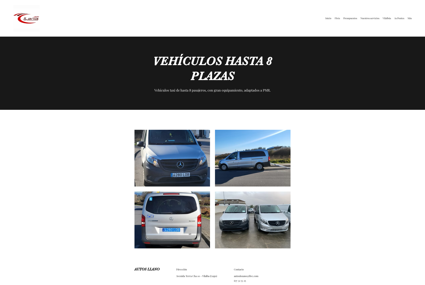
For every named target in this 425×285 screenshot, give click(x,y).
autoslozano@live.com (246, 276)
